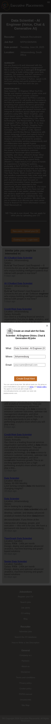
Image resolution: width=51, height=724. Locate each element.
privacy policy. (42, 387)
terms (32, 387)
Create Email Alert (25, 378)
